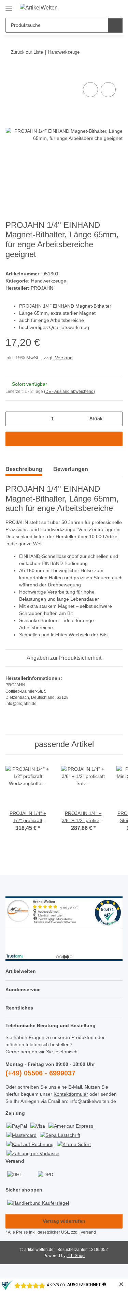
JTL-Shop (76, 1255)
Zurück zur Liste (27, 52)
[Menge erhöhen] (115, 419)
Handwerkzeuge (48, 281)
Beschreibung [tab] (23, 469)
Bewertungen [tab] (70, 469)
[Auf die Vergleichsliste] (90, 89)
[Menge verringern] (13, 419)
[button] (95, 7)
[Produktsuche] (115, 25)
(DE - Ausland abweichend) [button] (69, 391)
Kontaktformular (71, 1094)
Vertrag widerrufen (64, 1221)
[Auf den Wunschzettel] (108, 89)
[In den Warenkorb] (10, 73)
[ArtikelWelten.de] (39, 7)
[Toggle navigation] (8, 5)
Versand (64, 357)
